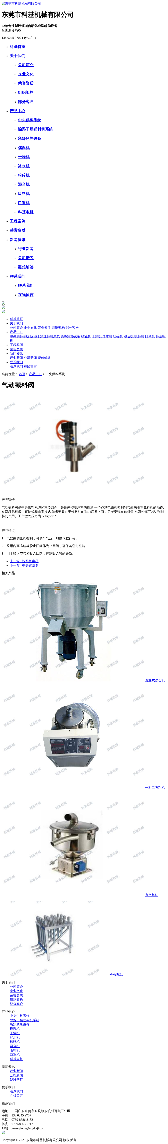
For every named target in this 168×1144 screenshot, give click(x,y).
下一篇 (24, 565)
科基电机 (26, 212)
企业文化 (26, 74)
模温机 (24, 148)
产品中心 (17, 111)
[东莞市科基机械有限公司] (21, 3)
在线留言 (26, 295)
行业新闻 (26, 248)
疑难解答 (26, 267)
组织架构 (26, 92)
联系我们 (17, 276)
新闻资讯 (17, 239)
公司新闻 (26, 258)
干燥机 (24, 157)
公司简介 (26, 65)
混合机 (24, 184)
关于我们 (17, 55)
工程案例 (17, 221)
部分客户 (26, 101)
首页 (22, 374)
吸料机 (24, 193)
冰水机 (24, 166)
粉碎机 (24, 175)
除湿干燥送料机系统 (35, 129)
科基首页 (17, 46)
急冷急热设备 (29, 138)
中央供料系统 (29, 120)
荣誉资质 (26, 83)
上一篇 (24, 561)
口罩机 (24, 203)
